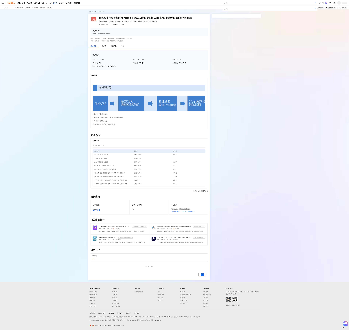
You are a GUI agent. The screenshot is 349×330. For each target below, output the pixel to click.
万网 (155, 317)
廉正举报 (111, 313)
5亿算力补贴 (183, 300)
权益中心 (44, 3)
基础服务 (205, 291)
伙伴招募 (49, 7)
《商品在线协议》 (176, 211)
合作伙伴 (61, 3)
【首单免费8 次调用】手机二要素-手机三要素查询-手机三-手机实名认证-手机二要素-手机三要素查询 (174, 237)
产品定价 (114, 300)
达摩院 (181, 317)
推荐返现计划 (184, 303)
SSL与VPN (102, 12)
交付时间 (95, 63)
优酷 (168, 317)
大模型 (19, 3)
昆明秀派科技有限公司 (199, 226)
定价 (50, 3)
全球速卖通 (110, 317)
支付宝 (176, 317)
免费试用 (114, 294)
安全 (96, 12)
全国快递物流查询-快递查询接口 (108, 237)
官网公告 (205, 300)
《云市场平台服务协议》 (188, 211)
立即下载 (95, 210)
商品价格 (104, 46)
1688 (129, 317)
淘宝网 (100, 317)
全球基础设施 (93, 294)
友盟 (165, 317)
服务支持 (114, 46)
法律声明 (92, 313)
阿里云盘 (192, 317)
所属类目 (135, 63)
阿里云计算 (145, 317)
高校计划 (182, 297)
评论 (122, 46)
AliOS (151, 317)
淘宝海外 (186, 317)
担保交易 (104, 38)
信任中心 (205, 306)
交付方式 (95, 59)
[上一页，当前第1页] (199, 274)
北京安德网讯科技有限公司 (139, 226)
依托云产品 (136, 59)
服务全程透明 (111, 38)
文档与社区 (37, 3)
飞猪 (139, 317)
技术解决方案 (139, 291)
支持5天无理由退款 (120, 38)
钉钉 (172, 317)
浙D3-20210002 (156, 320)
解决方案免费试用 (185, 294)
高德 (158, 317)
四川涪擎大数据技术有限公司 (125, 237)
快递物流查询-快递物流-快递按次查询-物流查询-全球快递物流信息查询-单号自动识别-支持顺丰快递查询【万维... (174, 226)
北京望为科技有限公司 (199, 237)
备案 (330, 3)
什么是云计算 (93, 291)
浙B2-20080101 (131, 320)
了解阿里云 (77, 3)
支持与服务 (69, 3)
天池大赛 (160, 297)
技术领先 (92, 297)
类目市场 (28, 7)
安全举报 (119, 313)
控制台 (334, 3)
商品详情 (93, 46)
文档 (159, 291)
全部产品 (114, 291)
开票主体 (95, 66)
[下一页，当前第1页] (205, 274)
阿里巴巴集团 (93, 317)
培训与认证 (161, 300)
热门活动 (42, 7)
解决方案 (29, 3)
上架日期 (175, 63)
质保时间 (175, 59)
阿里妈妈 (135, 317)
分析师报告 (92, 306)
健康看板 (205, 303)
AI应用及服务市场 (19, 7)
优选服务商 (130, 38)
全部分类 (91, 12)
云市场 (55, 3)
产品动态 (114, 297)
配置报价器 (115, 303)
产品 (23, 3)
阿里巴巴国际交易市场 (120, 317)
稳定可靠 (92, 300)
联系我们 (128, 313)
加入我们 (136, 313)
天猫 (104, 317)
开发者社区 (161, 294)
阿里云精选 (35, 7)
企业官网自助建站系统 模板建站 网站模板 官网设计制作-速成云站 (115, 226)
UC (162, 317)
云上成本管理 (116, 306)
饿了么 (198, 317)
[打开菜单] (3, 3)
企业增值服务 (207, 294)
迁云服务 (205, 297)
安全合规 (92, 303)
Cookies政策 (102, 313)
